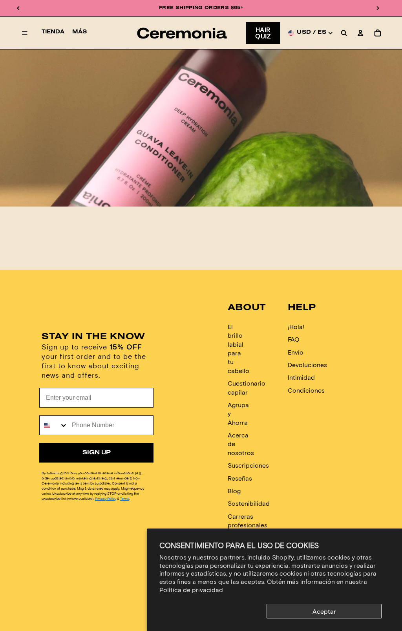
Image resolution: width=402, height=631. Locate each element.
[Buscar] (344, 33)
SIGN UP (96, 452)
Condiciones (306, 390)
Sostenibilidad (249, 503)
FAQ (294, 339)
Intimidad (301, 377)
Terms (124, 498)
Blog (234, 490)
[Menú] (25, 33)
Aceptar (324, 611)
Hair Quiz (263, 33)
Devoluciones (307, 364)
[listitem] (79, 32)
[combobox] (54, 425)
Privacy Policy (105, 498)
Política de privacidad (191, 589)
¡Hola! (296, 326)
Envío (295, 352)
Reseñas (240, 478)
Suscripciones (248, 465)
